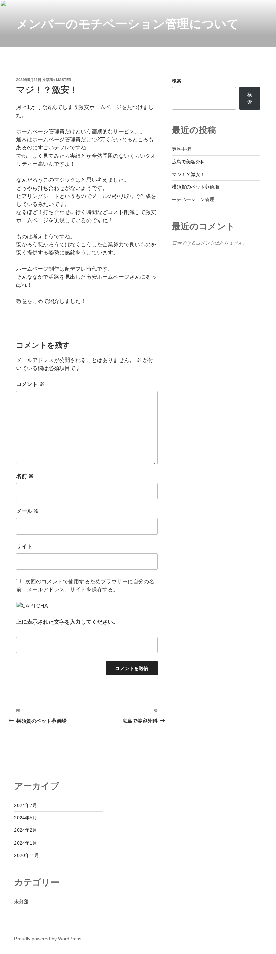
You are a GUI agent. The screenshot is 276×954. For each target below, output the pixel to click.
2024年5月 (25, 817)
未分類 (21, 901)
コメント (30, 384)
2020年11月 (26, 855)
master (63, 80)
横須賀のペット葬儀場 (195, 187)
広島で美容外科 (188, 161)
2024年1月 (25, 843)
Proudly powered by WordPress (47, 938)
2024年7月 (25, 805)
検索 (176, 80)
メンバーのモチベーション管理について (127, 24)
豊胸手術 (181, 149)
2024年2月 (25, 830)
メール (27, 511)
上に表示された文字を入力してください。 (67, 622)
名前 (25, 476)
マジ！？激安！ (188, 174)
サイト (24, 546)
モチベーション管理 (193, 199)
